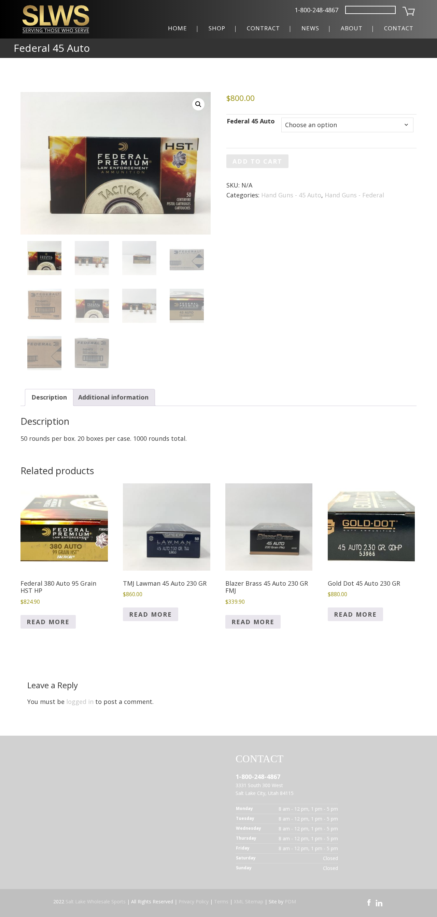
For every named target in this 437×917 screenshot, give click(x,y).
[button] (198, 104)
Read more (48, 622)
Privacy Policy (194, 901)
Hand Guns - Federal (354, 195)
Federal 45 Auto (251, 121)
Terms (221, 901)
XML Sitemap (248, 901)
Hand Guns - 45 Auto (291, 195)
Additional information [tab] (113, 397)
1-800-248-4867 (316, 10)
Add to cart (257, 161)
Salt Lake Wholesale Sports (96, 901)
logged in (80, 701)
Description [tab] (49, 397)
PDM (290, 901)
